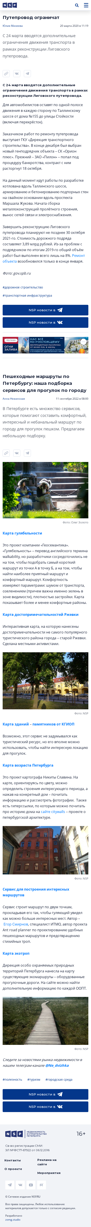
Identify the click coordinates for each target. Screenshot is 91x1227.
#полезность (12, 1079)
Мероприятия (49, 1173)
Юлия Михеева (13, 26)
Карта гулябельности (22, 533)
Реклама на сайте (47, 1162)
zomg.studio (12, 1219)
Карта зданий (16, 724)
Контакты (12, 1160)
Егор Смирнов (16, 924)
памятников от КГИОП (53, 724)
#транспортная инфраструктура (27, 295)
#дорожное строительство (23, 287)
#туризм (33, 1079)
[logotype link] (13, 5)
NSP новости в (42, 310)
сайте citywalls (53, 811)
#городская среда (59, 1079)
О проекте (13, 1169)
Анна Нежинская (14, 399)
